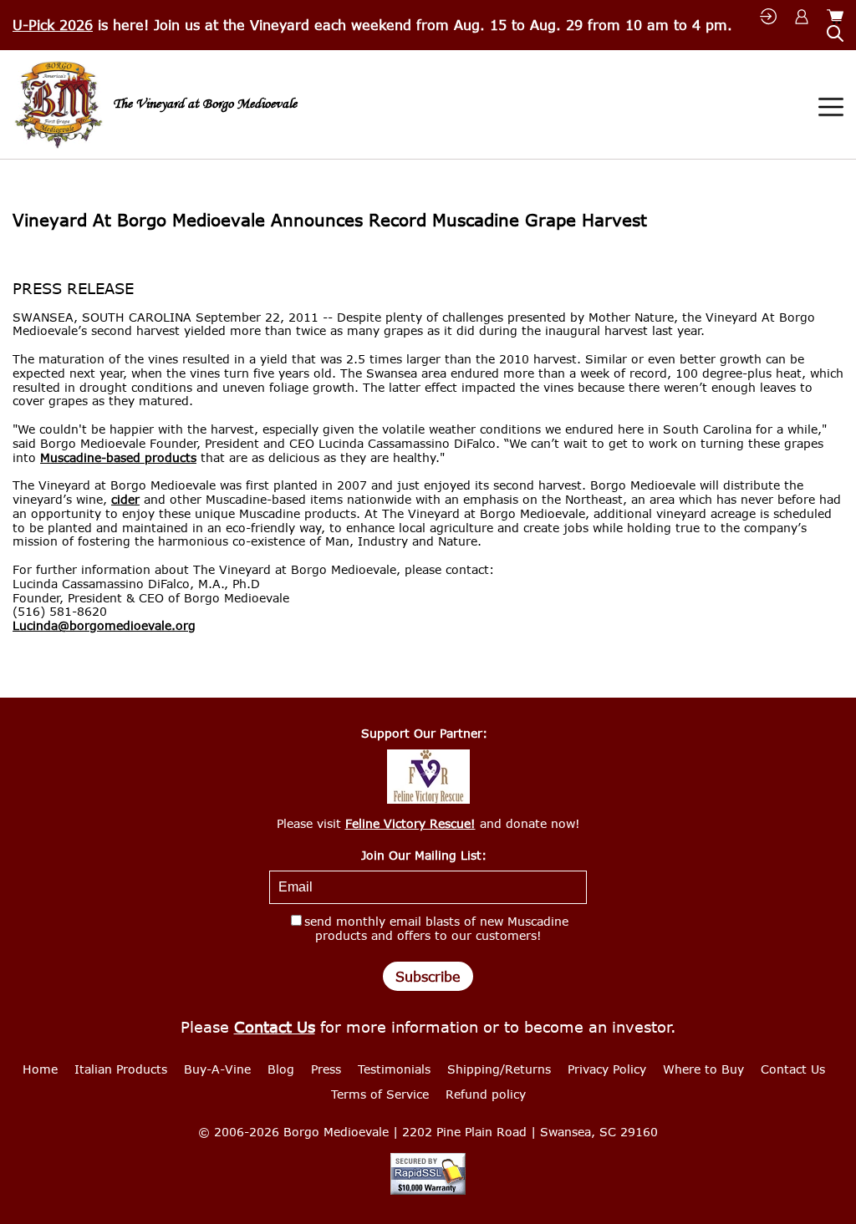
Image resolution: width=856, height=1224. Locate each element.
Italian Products (120, 1069)
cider (125, 499)
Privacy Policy (607, 1069)
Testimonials (394, 1069)
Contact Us (274, 1027)
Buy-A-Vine (217, 1069)
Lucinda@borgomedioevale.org (104, 625)
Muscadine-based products (118, 458)
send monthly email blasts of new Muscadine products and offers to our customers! (436, 928)
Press (326, 1069)
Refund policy (486, 1094)
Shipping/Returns (499, 1069)
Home (40, 1069)
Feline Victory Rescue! (410, 823)
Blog (281, 1069)
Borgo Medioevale (336, 1132)
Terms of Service (380, 1094)
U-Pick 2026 (53, 25)
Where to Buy (703, 1069)
